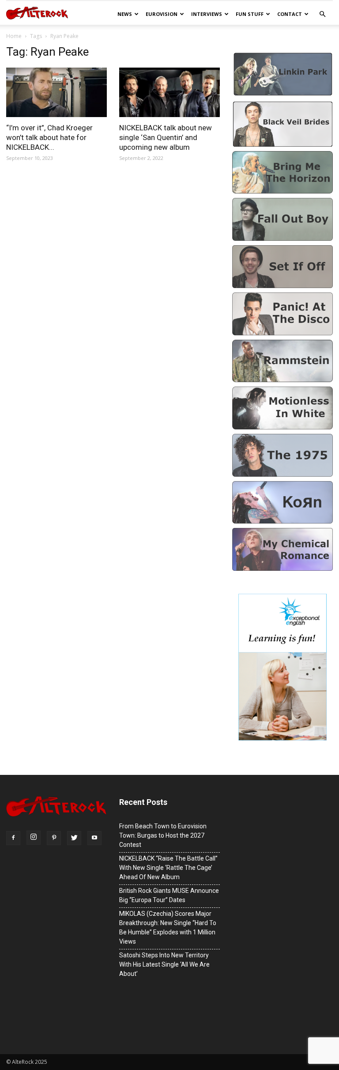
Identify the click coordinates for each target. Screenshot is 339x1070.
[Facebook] (13, 838)
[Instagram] (33, 838)
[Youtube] (94, 838)
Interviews (206, 14)
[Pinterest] (54, 838)
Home (14, 36)
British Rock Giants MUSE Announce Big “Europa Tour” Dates (169, 895)
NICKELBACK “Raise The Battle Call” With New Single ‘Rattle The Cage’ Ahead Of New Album (168, 867)
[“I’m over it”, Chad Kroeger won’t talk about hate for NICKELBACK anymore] (56, 92)
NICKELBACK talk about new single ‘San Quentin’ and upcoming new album (165, 137)
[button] (322, 14)
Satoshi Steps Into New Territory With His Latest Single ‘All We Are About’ (164, 964)
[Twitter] (74, 838)
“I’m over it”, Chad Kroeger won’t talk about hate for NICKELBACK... (49, 137)
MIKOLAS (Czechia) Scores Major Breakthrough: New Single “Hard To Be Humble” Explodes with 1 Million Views (167, 927)
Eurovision (161, 14)
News (124, 14)
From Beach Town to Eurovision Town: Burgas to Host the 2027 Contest (163, 835)
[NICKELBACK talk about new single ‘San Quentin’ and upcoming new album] (169, 92)
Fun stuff (250, 14)
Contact (289, 14)
